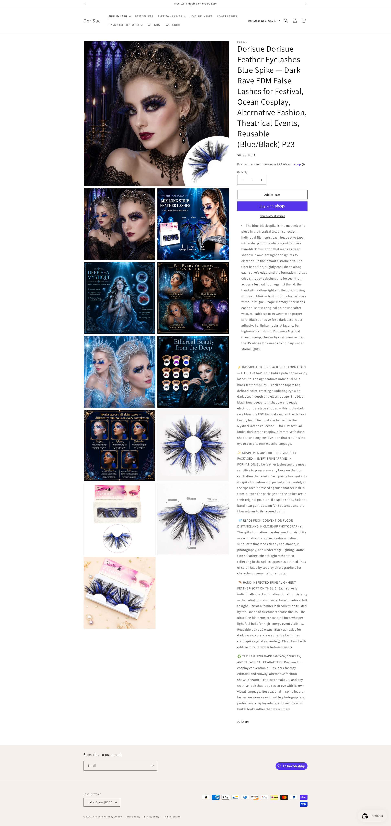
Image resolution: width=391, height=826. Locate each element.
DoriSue (96, 816)
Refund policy (133, 816)
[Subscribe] (152, 766)
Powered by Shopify (111, 816)
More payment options (272, 215)
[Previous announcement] (84, 4)
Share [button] (245, 721)
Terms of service (171, 816)
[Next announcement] (306, 4)
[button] (119, 16)
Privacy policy (151, 816)
